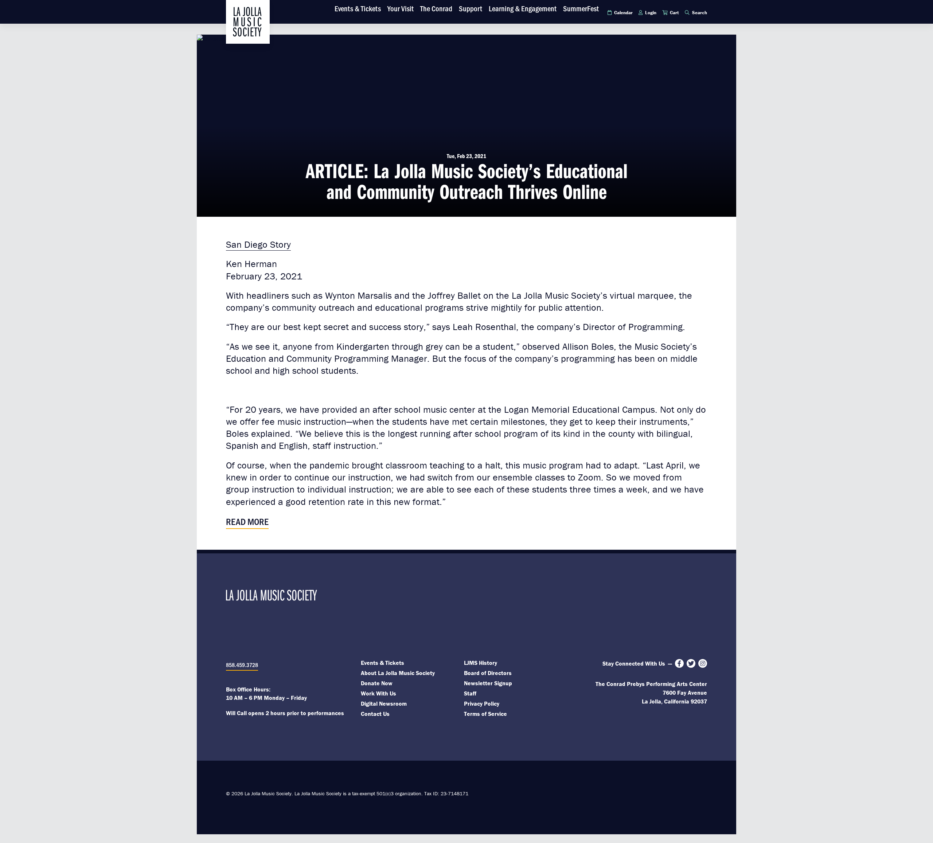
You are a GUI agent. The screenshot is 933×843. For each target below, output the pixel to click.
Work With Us (378, 693)
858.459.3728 (242, 664)
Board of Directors (488, 673)
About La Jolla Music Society (398, 673)
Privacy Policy (481, 703)
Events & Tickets (382, 662)
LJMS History (480, 662)
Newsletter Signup (488, 683)
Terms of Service (485, 713)
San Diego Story (258, 244)
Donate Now (377, 683)
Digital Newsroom (384, 703)
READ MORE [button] (247, 521)
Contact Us (375, 713)
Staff (470, 693)
